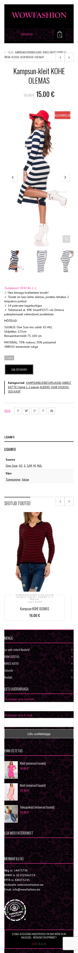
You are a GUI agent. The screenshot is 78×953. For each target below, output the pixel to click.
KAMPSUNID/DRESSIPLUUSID (28, 52)
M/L (39, 466)
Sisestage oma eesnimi (19, 699)
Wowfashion (19, 844)
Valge (25, 479)
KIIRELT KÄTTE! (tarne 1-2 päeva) (35, 598)
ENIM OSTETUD (11, 656)
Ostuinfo (8, 670)
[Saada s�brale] (51, 410)
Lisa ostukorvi (19, 369)
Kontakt (8, 677)
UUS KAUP (39, 57)
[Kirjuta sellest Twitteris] (26, 410)
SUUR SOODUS (26, 57)
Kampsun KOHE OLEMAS (34, 608)
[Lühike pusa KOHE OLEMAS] (60, 57)
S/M (29, 466)
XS (21, 466)
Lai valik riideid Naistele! (17, 649)
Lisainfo (9, 437)
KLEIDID (15, 57)
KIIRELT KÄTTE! (11, 663)
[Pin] (43, 410)
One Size (12, 466)
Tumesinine (13, 479)
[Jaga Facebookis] (17, 410)
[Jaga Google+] (34, 410)
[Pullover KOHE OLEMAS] (69, 57)
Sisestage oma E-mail (18, 715)
